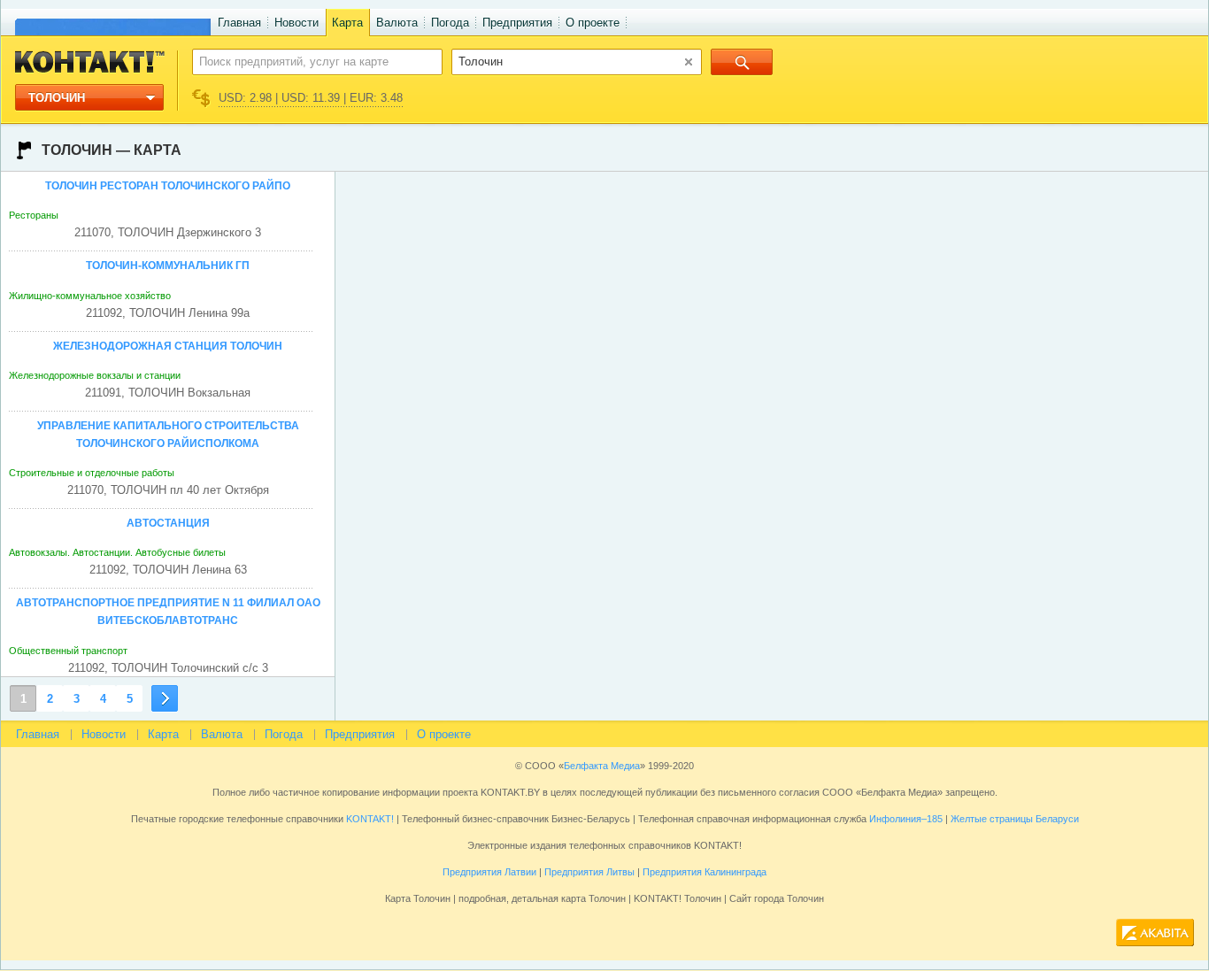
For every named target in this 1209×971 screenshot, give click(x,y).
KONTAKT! (368, 818)
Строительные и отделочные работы (91, 472)
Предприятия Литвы (589, 872)
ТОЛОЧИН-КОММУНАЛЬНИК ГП (168, 265)
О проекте (593, 22)
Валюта (397, 22)
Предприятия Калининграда (704, 872)
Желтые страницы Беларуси (1015, 818)
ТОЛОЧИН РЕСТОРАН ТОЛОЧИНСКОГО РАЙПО (167, 186)
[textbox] (307, 61)
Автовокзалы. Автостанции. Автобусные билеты (117, 552)
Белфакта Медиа (602, 765)
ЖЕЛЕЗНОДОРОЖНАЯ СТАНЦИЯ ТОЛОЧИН (167, 346)
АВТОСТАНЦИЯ (168, 523)
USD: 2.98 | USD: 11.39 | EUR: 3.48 (311, 97)
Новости (296, 22)
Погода (450, 22)
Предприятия (517, 22)
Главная (239, 22)
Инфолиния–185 (906, 818)
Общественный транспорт (68, 650)
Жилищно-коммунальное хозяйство (90, 295)
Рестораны (33, 215)
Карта (347, 22)
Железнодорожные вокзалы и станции (95, 375)
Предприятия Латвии (489, 872)
